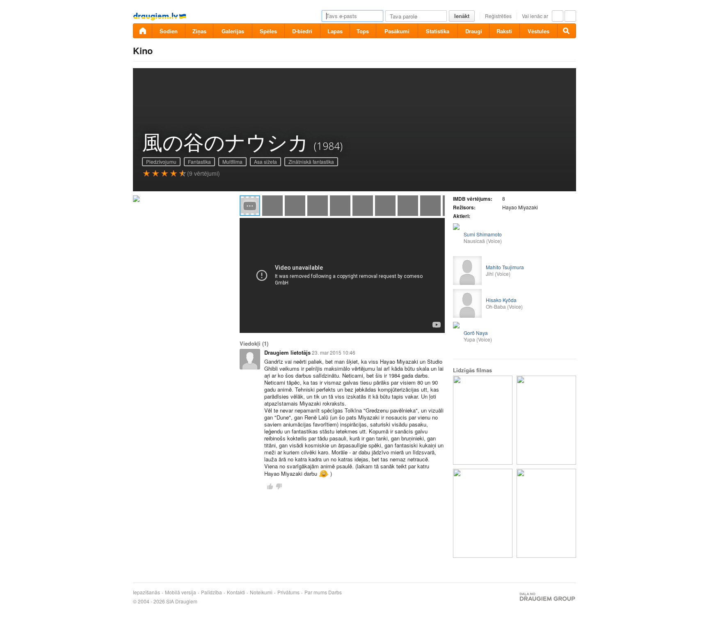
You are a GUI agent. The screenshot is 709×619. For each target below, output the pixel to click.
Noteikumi (261, 592)
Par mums (315, 592)
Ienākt (461, 16)
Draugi (473, 31)
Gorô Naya (476, 332)
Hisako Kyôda (501, 299)
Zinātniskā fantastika (311, 161)
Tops (363, 31)
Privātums (288, 592)
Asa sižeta (265, 161)
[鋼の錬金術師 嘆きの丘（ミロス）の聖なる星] (546, 513)
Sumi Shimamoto (483, 234)
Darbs (335, 592)
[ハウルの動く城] (482, 420)
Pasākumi (396, 31)
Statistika (437, 31)
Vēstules (538, 31)
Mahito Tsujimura (505, 267)
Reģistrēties (498, 15)
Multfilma (232, 161)
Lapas (335, 31)
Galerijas (233, 31)
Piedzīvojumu (161, 161)
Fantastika (199, 161)
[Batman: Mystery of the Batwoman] (482, 513)
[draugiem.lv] (142, 30)
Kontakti (236, 592)
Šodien (169, 31)
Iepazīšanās (146, 592)
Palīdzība (211, 592)
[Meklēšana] (566, 30)
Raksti (504, 31)
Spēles (268, 31)
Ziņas (199, 31)
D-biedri (302, 31)
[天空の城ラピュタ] (546, 420)
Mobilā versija (180, 592)
